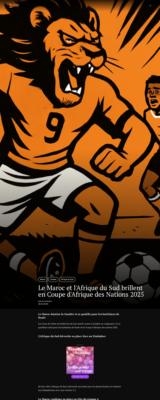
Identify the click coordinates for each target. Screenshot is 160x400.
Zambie (53, 279)
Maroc (42, 279)
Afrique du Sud (67, 279)
